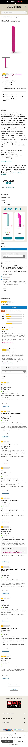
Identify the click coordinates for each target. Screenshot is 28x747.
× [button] (26, 733)
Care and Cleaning (6, 161)
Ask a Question (5, 77)
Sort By (2, 263)
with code (14, 1)
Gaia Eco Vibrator (8, 229)
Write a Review (18, 74)
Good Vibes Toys (10, 187)
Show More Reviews (14, 684)
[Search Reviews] (24, 371)
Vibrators (10, 17)
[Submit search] (24, 256)
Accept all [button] (7, 741)
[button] (2, 7)
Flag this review (5, 406)
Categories (4, 17)
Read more (9, 738)
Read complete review (7, 342)
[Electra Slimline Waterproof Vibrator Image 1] (14, 39)
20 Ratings (12, 74)
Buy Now (7, 238)
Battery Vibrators (17, 17)
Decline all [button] (20, 741)
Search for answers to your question (11, 253)
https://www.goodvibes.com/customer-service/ (12, 552)
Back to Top (13, 689)
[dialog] (14, 739)
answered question (10, 75)
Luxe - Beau (19, 229)
